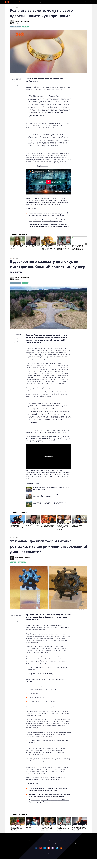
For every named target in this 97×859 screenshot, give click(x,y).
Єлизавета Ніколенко (23, 557)
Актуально (21, 562)
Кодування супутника (59, 843)
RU (86, 1)
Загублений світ (16, 26)
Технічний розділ (64, 841)
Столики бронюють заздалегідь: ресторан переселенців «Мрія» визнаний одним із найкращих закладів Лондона (49, 226)
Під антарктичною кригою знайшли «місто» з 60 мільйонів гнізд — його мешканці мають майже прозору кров (49, 795)
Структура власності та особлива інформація (47, 841)
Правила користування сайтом (43, 843)
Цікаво (25, 26)
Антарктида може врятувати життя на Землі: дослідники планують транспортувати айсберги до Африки (49, 220)
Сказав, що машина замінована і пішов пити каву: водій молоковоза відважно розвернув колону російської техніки (49, 214)
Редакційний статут (72, 843)
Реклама (73, 841)
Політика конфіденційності (27, 843)
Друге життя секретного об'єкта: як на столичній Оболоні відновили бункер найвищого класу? (49, 801)
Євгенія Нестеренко (22, 21)
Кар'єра (31, 841)
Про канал (24, 841)
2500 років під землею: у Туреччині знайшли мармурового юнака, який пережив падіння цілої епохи (49, 789)
